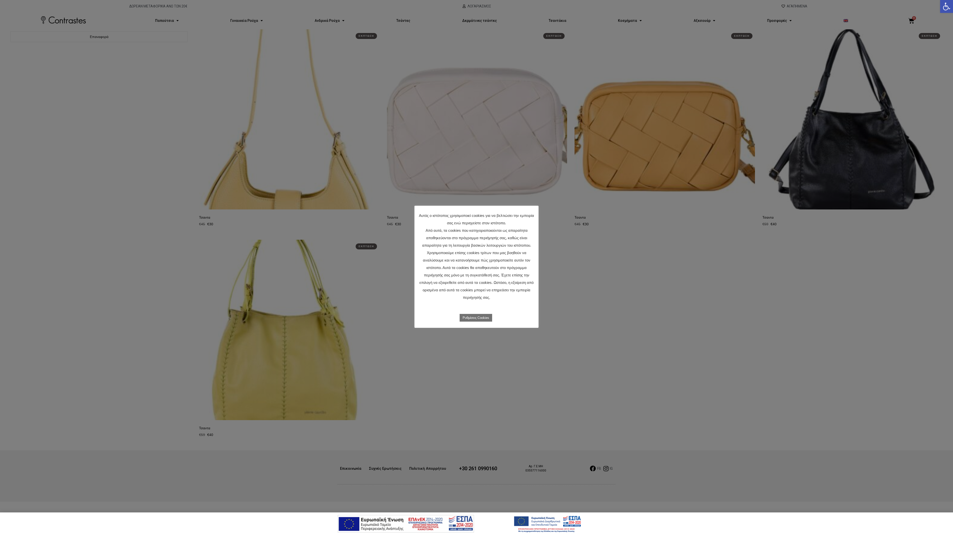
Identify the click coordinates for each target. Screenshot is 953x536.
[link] (946, 6)
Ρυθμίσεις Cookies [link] (476, 318)
